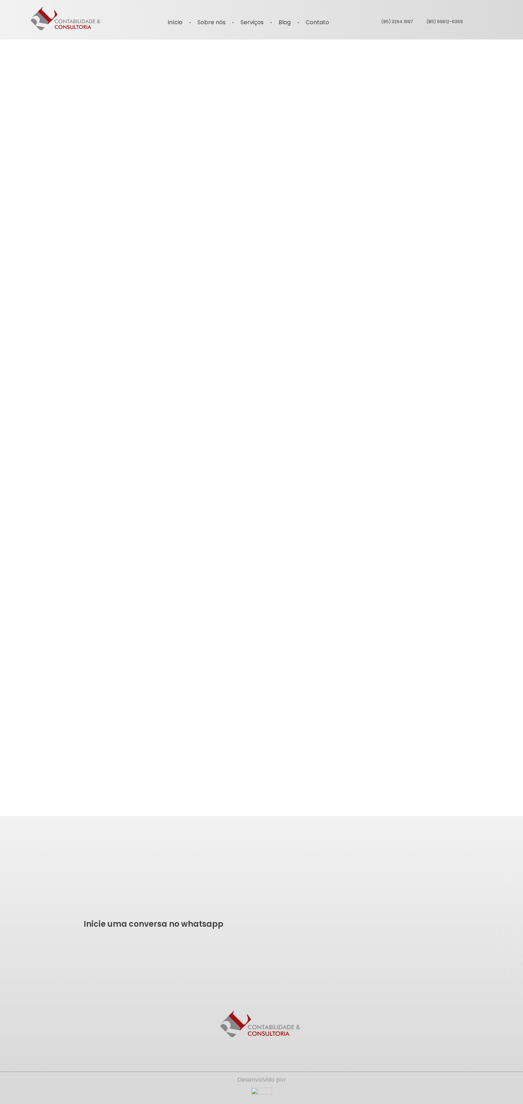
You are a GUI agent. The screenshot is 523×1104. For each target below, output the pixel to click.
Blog (285, 22)
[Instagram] (489, 21)
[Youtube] (505, 21)
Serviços (252, 22)
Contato (317, 22)
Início (175, 22)
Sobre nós (211, 22)
